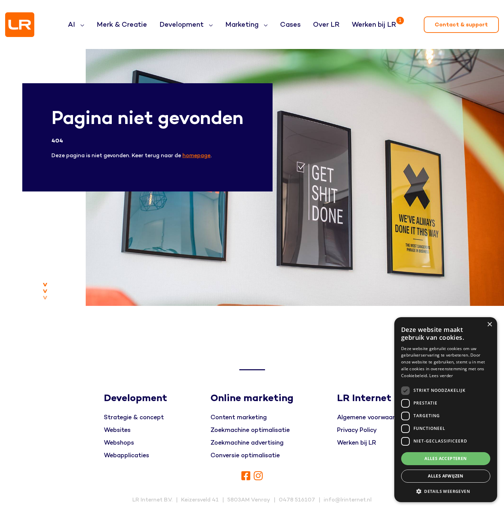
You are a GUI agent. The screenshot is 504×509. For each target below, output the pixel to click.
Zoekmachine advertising (247, 443)
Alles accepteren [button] (445, 458)
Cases (290, 25)
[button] (445, 491)
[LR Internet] (19, 25)
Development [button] (182, 25)
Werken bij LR (375, 23)
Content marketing (239, 417)
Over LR (326, 25)
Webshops (119, 443)
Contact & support (461, 24)
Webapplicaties (126, 455)
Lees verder (441, 375)
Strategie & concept (134, 417)
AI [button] (72, 25)
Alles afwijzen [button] (446, 476)
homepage (196, 155)
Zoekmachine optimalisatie (250, 430)
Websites (117, 430)
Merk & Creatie (122, 25)
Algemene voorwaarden (371, 417)
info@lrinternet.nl (348, 499)
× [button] (489, 324)
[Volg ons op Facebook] (245, 476)
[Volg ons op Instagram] (258, 476)
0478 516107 (297, 499)
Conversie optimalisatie (245, 455)
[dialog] (445, 409)
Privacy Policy (357, 430)
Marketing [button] (242, 25)
